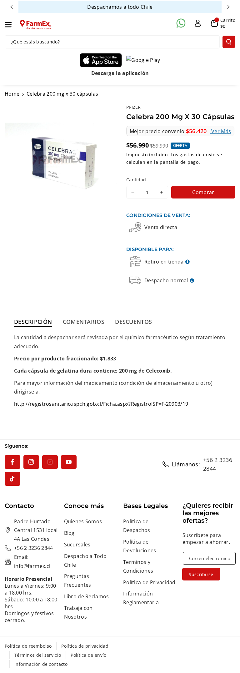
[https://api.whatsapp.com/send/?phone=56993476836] (181, 23)
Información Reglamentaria (141, 598)
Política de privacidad (84, 646)
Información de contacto (41, 664)
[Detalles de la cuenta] (198, 23)
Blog (69, 533)
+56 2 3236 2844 (217, 464)
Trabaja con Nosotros (78, 612)
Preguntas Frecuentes (77, 580)
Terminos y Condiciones (138, 566)
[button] (11, 25)
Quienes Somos (83, 521)
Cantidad (136, 180)
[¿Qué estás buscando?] (228, 42)
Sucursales (77, 544)
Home (12, 93)
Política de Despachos (136, 526)
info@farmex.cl (32, 566)
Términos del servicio (37, 655)
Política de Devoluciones (139, 546)
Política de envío (88, 655)
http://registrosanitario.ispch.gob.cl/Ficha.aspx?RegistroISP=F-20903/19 (101, 403)
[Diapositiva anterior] (11, 7)
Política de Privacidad (149, 582)
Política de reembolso (28, 646)
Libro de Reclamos (86, 596)
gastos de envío (198, 155)
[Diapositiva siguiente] (228, 7)
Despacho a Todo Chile (85, 560)
